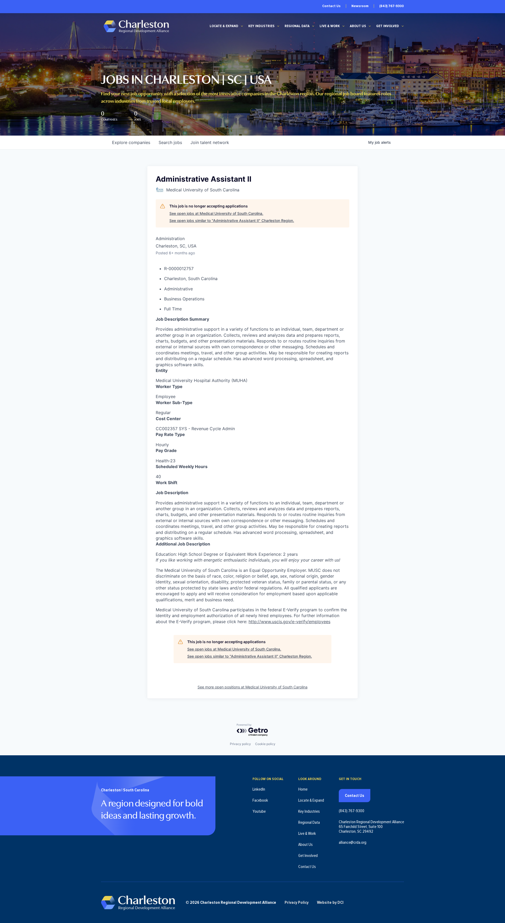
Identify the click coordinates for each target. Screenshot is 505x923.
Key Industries (261, 26)
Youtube (259, 811)
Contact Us (331, 6)
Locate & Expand (224, 26)
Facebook (260, 800)
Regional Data (297, 26)
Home (302, 789)
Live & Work (330, 26)
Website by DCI (330, 902)
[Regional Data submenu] (313, 26)
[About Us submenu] (370, 26)
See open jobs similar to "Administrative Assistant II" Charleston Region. (231, 220)
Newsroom (359, 6)
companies (131, 142)
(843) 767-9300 (391, 6)
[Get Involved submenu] (403, 26)
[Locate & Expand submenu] (242, 26)
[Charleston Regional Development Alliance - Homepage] (136, 26)
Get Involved (387, 26)
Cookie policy (265, 744)
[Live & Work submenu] (343, 26)
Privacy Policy (297, 902)
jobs (170, 142)
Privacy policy (240, 744)
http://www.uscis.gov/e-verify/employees (289, 621)
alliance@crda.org (352, 842)
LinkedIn (258, 789)
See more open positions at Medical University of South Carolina (252, 687)
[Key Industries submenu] (278, 26)
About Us (358, 26)
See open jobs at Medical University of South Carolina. (216, 213)
